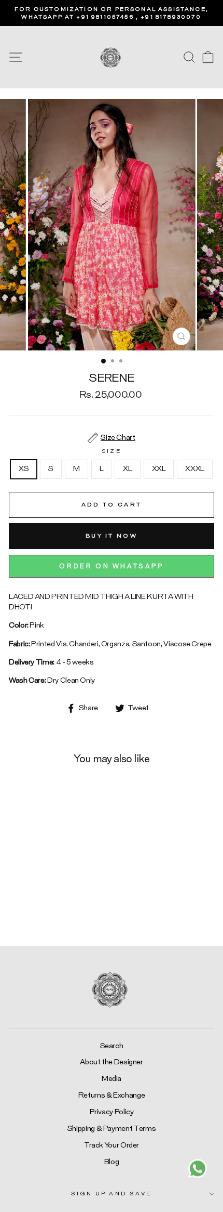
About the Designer (111, 1062)
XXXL (194, 469)
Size (111, 451)
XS (24, 469)
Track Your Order (111, 1145)
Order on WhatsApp (111, 566)
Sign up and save (111, 1193)
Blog (111, 1162)
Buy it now (111, 536)
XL (127, 469)
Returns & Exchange (111, 1095)
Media (111, 1079)
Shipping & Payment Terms (111, 1128)
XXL (159, 469)
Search (111, 1046)
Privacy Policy (112, 1112)
